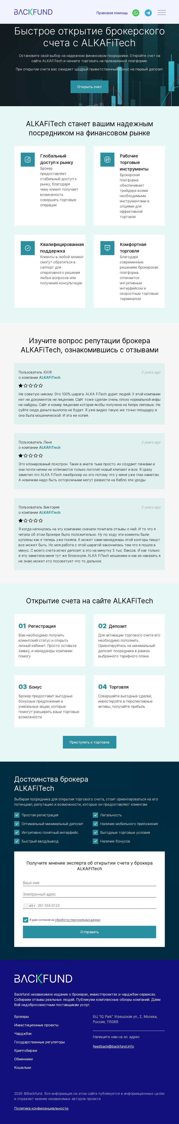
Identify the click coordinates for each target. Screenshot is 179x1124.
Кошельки (22, 1067)
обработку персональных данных (77, 919)
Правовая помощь (112, 13)
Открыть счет (89, 87)
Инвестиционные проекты (36, 1025)
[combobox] (29, 906)
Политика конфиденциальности (41, 1108)
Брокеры (21, 1016)
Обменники (23, 1059)
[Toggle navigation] (162, 12)
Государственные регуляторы (39, 1042)
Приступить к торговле (90, 742)
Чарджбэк (23, 1033)
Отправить (89, 932)
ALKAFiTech (49, 377)
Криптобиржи (25, 1050)
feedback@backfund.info (113, 1046)
